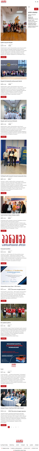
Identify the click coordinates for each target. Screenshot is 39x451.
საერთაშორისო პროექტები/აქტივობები (18, 289)
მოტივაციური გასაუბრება (5, 248)
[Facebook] (13, 450)
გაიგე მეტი (3, 56)
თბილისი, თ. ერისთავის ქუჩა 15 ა (16, 448)
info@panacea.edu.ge (5, 448)
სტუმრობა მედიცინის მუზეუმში (7, 42)
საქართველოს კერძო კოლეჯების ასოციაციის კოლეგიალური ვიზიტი (32, 23)
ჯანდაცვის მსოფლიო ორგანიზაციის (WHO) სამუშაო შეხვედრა (12, 408)
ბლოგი (9, 45)
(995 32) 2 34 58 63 (27, 448)
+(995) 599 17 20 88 (35, 448)
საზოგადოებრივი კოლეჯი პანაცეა (20, 450)
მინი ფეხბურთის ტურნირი (6, 322)
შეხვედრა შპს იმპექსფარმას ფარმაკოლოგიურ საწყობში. (11, 81)
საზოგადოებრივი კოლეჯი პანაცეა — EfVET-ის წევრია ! (11, 286)
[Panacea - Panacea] (3, 1)
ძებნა (29, 6)
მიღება (2, 369)
